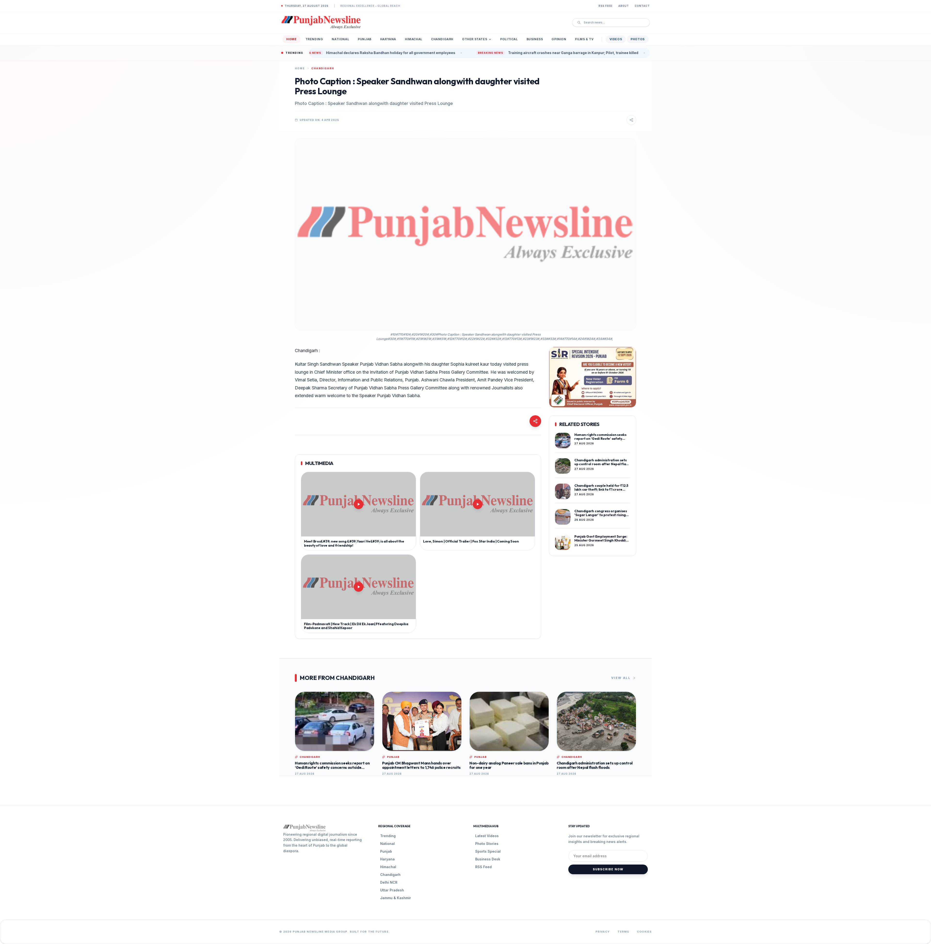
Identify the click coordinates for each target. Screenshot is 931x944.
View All (620, 678)
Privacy (602, 931)
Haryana (388, 39)
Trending (314, 39)
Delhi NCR (388, 882)
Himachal (413, 39)
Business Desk (487, 859)
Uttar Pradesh (392, 890)
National (340, 39)
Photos (638, 39)
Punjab (364, 39)
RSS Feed (605, 5)
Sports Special (488, 851)
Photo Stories (486, 844)
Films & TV (584, 39)
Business (535, 39)
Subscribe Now (608, 869)
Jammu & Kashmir (395, 898)
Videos (616, 39)
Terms (623, 931)
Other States (474, 39)
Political (509, 39)
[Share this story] (631, 120)
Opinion (559, 39)
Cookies (644, 931)
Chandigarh (442, 39)
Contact (642, 5)
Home (291, 39)
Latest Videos (487, 836)
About (623, 5)
